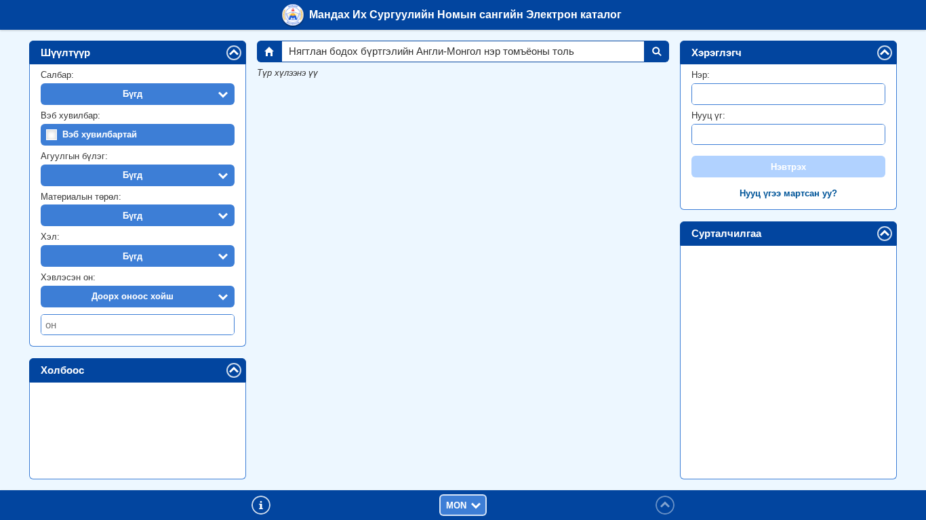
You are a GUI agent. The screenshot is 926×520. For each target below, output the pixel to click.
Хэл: (50, 237)
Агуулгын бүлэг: (74, 156)
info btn (260, 505)
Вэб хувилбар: (70, 115)
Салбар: (57, 75)
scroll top (665, 505)
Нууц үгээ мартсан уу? (788, 193)
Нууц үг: (708, 115)
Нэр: (700, 75)
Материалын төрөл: (81, 197)
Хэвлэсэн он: (68, 277)
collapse (240, 52)
